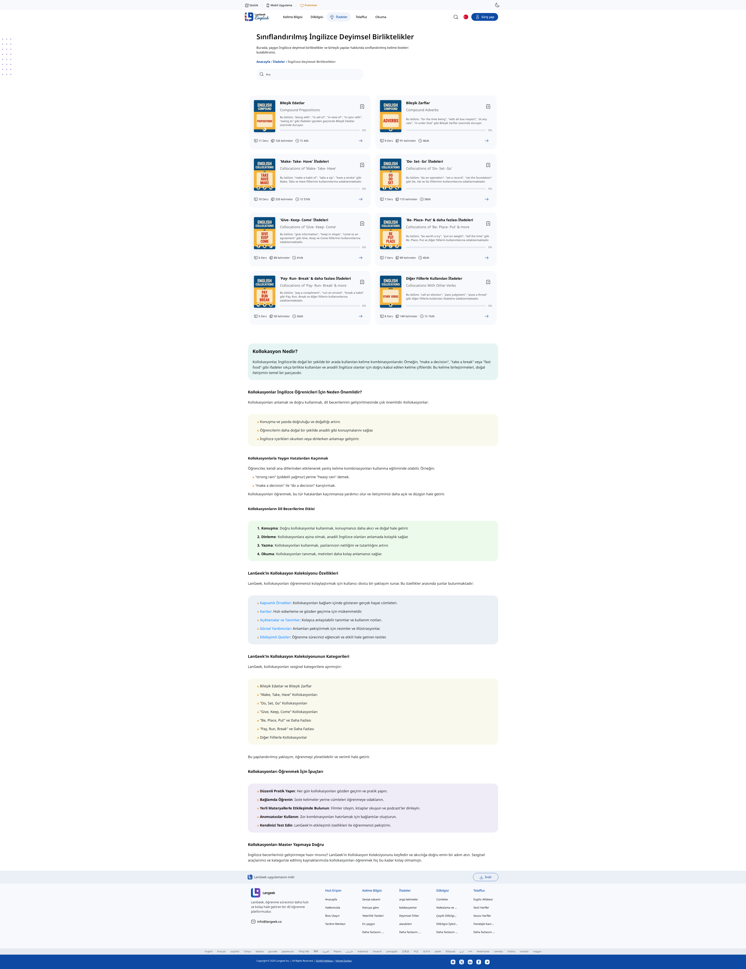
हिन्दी (316, 951)
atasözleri (405, 924)
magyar (537, 951)
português (391, 951)
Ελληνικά (450, 951)
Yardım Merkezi (335, 924)
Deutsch (377, 951)
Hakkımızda (332, 907)
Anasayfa (263, 62)
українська (288, 951)
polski (438, 951)
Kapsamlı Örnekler (275, 602)
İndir (488, 877)
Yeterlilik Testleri (373, 915)
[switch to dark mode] (497, 5)
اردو (462, 951)
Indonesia (362, 951)
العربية (325, 951)
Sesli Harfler (481, 907)
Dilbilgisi (442, 890)
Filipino (337, 951)
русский (272, 951)
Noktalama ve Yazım (447, 907)
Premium (311, 5)
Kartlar (265, 611)
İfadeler (279, 62)
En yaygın (368, 924)
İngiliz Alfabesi (483, 899)
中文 (416, 951)
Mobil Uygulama (281, 5)
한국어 (426, 951)
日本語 (405, 951)
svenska (498, 951)
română (524, 951)
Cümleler (442, 899)
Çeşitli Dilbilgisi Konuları (447, 915)
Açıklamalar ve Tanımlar (280, 620)
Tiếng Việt (303, 951)
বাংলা (470, 951)
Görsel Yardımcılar (275, 628)
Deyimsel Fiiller (409, 915)
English (209, 951)
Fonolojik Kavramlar (484, 924)
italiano (260, 951)
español (235, 951)
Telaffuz (479, 890)
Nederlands (483, 951)
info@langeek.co (269, 921)
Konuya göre (370, 907)
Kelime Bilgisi (372, 890)
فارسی (349, 951)
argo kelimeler (408, 899)
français (221, 951)
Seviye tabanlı (371, 899)
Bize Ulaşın (332, 915)
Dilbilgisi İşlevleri (447, 924)
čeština (511, 951)
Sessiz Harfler (482, 915)
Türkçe (247, 951)
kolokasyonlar (408, 907)
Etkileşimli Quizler (275, 637)
